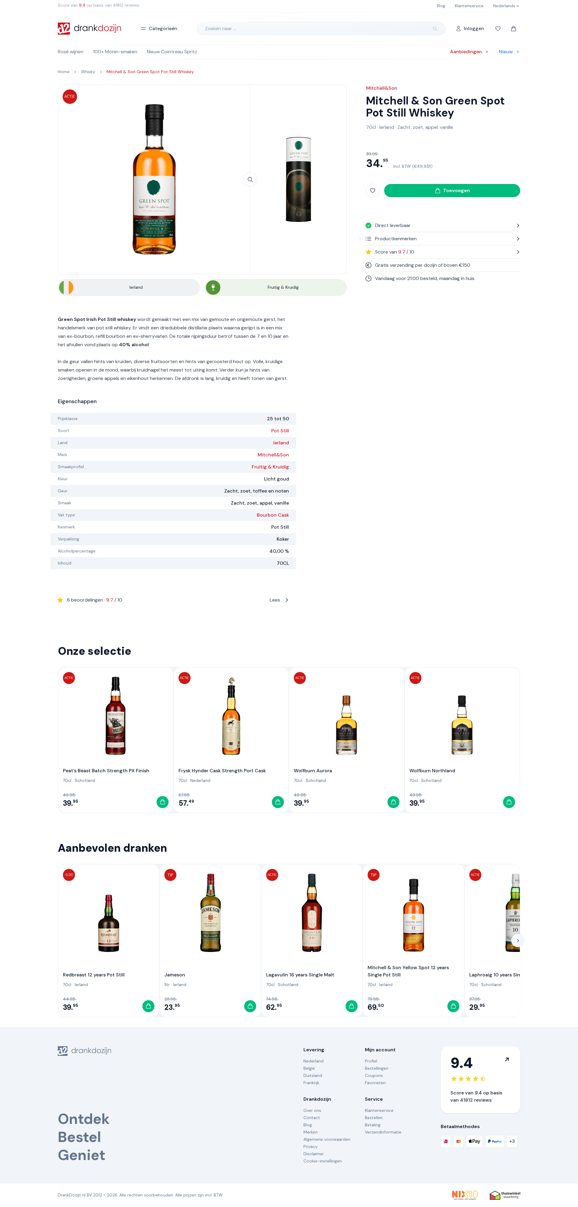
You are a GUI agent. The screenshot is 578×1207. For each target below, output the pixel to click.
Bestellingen (376, 1068)
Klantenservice (379, 1110)
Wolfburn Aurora (313, 770)
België (309, 1068)
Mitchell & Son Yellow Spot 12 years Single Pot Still (408, 971)
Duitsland (312, 1075)
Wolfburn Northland (432, 770)
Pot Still (280, 431)
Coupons (374, 1075)
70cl (371, 127)
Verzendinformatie (383, 1132)
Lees (173, 600)
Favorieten (375, 1082)
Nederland (200, 780)
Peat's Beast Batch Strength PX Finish (106, 770)
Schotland (85, 780)
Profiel (371, 1061)
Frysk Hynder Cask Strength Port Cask (222, 770)
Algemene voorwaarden (326, 1139)
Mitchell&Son (273, 455)
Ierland (281, 443)
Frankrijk (311, 1082)
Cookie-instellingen (322, 1161)
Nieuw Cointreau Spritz (172, 51)
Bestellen (374, 1117)
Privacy (310, 1146)
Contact (311, 1117)
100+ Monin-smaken (115, 51)
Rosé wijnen (70, 51)
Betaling (373, 1125)
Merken (310, 1132)
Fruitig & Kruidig (270, 467)
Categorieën (163, 28)
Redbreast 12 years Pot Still (94, 975)
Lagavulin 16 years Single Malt (300, 975)
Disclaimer (313, 1153)
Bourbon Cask (273, 515)
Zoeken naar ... (220, 28)
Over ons (312, 1110)
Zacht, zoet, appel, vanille (425, 127)
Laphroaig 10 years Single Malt (504, 975)
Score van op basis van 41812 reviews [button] (98, 5)
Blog (307, 1125)
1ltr (167, 984)
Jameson (174, 975)
